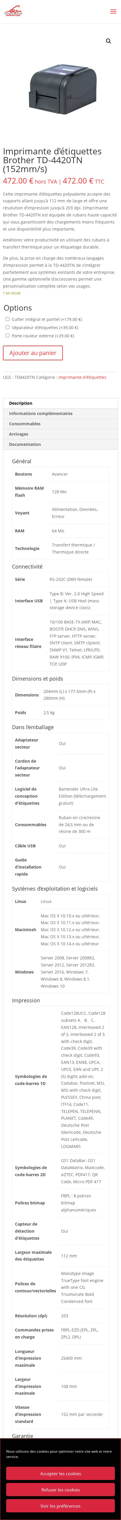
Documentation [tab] (25, 444)
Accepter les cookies (60, 1473)
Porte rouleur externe (43, 336)
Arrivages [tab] (18, 434)
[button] (108, 41)
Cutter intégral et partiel (47, 319)
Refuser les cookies (60, 1490)
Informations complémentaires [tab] (41, 413)
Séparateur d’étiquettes (45, 327)
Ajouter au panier (32, 353)
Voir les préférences (60, 1506)
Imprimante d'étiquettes (82, 377)
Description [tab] (20, 403)
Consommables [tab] (25, 423)
